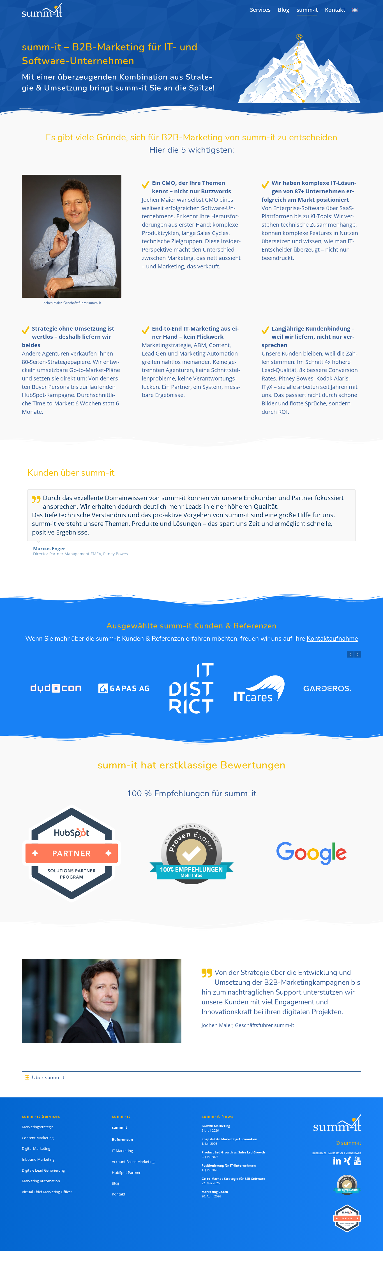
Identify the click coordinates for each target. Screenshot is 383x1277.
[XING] (347, 1154)
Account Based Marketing (133, 1154)
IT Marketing (122, 1143)
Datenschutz (335, 1145)
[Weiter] (350, 495)
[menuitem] (260, 10)
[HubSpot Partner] (345, 1210)
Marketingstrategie (38, 1119)
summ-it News (218, 1109)
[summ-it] (42, 10)
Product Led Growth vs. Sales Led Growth (233, 1145)
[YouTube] (357, 1154)
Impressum (319, 1145)
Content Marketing (38, 1130)
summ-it (119, 1120)
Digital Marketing (36, 1141)
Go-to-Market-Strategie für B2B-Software (233, 1171)
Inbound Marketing (38, 1152)
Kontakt (118, 1186)
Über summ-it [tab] (48, 1070)
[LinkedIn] (337, 1154)
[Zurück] (337, 495)
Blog (115, 1175)
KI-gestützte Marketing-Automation (229, 1132)
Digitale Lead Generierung (43, 1162)
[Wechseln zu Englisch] (355, 10)
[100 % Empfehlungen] (345, 1177)
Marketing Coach (215, 1184)
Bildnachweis (353, 1145)
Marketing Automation (41, 1173)
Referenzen (122, 1132)
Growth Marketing (216, 1118)
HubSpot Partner (126, 1165)
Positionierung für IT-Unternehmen (229, 1158)
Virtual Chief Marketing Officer (47, 1184)
